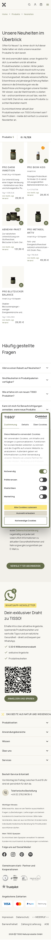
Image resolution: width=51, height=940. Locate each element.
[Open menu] (47, 4)
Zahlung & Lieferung (31, 924)
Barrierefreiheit (10, 924)
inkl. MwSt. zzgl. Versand (8, 197)
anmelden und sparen (21, 698)
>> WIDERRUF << (40, 917)
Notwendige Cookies (25, 520)
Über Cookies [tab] (40, 424)
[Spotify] (30, 855)
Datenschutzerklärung (27, 530)
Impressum (7, 917)
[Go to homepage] (4, 4)
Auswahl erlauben (25, 513)
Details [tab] (25, 424)
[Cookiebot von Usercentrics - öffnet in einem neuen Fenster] (35, 417)
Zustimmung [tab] (10, 424)
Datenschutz (22, 917)
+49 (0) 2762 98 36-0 (21, 794)
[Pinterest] (22, 855)
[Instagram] (13, 855)
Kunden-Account (9, 841)
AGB (46, 924)
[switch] (43, 480)
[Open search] (29, 4)
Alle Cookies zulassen (25, 507)
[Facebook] (4, 855)
